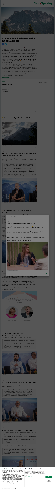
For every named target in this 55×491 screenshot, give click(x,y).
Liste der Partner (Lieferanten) (30, 476)
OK (48, 476)
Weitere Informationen (12, 485)
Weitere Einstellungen (49, 481)
